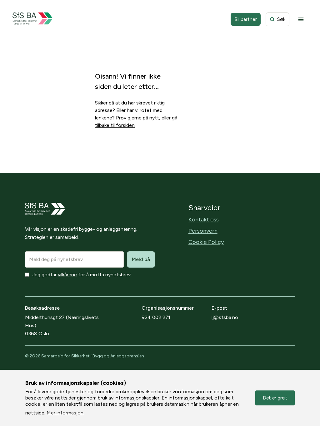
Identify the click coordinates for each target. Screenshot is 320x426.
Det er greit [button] (275, 398)
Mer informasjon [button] (65, 413)
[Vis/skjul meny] (301, 19)
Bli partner (245, 19)
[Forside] (32, 19)
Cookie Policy (206, 242)
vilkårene (67, 275)
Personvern (203, 230)
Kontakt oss (203, 219)
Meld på (141, 259)
